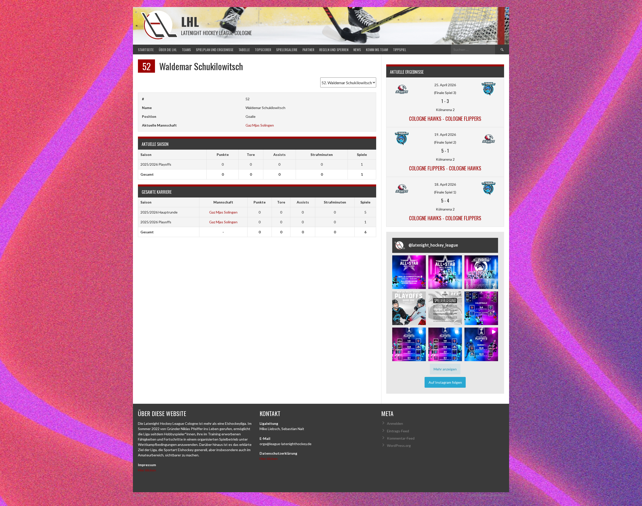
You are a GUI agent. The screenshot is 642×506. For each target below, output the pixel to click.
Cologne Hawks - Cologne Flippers (445, 118)
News (357, 49)
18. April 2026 (445, 184)
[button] (409, 272)
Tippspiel (399, 49)
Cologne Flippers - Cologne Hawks (445, 168)
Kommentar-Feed (401, 438)
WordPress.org (399, 445)
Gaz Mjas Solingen (260, 125)
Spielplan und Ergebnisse (214, 49)
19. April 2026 (445, 134)
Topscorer (263, 49)
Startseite (146, 49)
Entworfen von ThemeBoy (489, 495)
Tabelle (244, 49)
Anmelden (395, 423)
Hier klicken (147, 470)
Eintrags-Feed (398, 431)
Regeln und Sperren (333, 49)
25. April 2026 (445, 85)
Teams (186, 49)
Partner (308, 49)
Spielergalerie (286, 49)
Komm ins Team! (377, 49)
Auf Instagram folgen (445, 382)
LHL (190, 21)
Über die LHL (168, 49)
